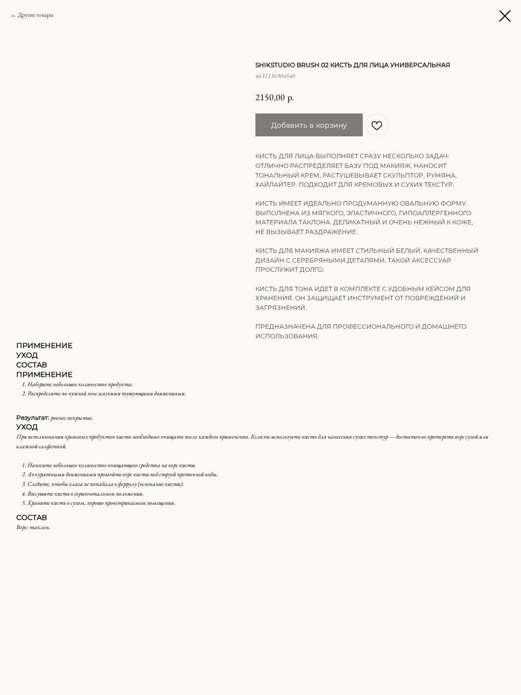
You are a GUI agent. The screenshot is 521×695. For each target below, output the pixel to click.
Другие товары (35, 15)
